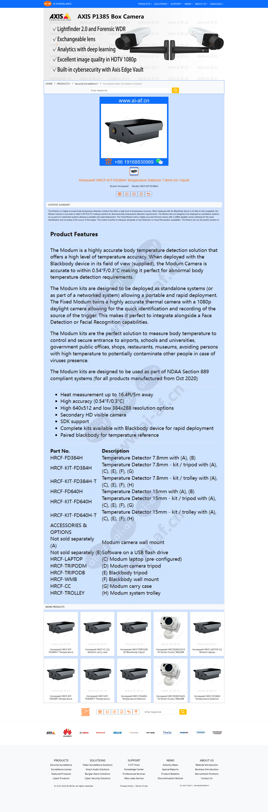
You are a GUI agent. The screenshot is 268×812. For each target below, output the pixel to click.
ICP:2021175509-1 (186, 785)
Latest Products (61, 778)
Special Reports (170, 769)
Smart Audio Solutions (97, 769)
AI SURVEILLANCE (62, 3)
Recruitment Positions (207, 773)
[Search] (175, 90)
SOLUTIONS (160, 3)
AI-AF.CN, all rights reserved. (80, 786)
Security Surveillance (86, 83)
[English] (127, 194)
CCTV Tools (134, 764)
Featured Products (61, 773)
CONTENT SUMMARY (59, 204)
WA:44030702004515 (201, 785)
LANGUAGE (216, 3)
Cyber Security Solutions (97, 778)
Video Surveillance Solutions (98, 764)
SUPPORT (176, 3)
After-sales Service (134, 778)
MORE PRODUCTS (55, 606)
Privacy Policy (126, 786)
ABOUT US (200, 3)
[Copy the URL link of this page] (141, 194)
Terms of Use (141, 786)
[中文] (134, 194)
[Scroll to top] (136, 712)
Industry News (170, 764)
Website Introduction (207, 764)
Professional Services (134, 773)
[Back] (148, 194)
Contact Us (207, 778)
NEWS (188, 3)
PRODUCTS (144, 3)
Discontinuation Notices (170, 778)
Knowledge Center (134, 769)
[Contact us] (119, 194)
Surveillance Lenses (61, 769)
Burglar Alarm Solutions (97, 773)
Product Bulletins (170, 773)
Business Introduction (206, 769)
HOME (49, 83)
